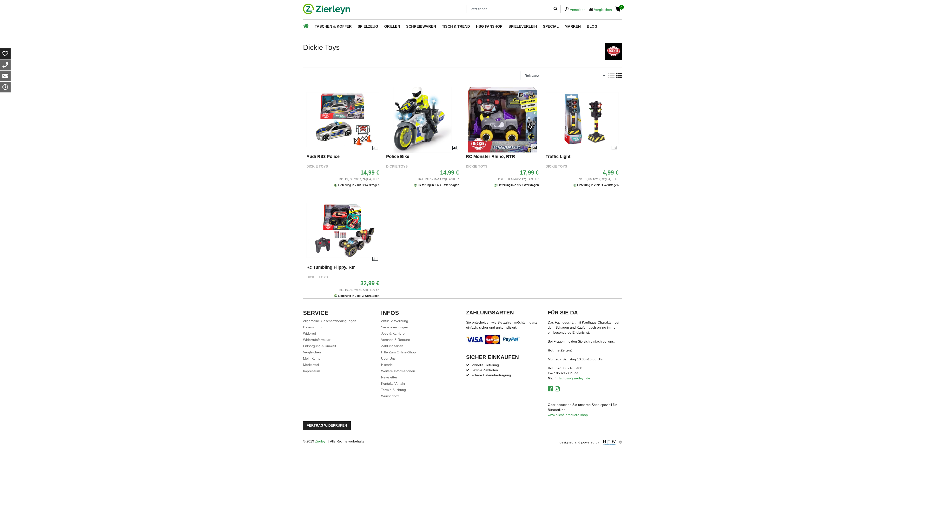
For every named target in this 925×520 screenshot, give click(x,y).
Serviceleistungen (394, 327)
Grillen (392, 26)
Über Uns (388, 358)
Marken (573, 26)
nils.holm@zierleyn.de (573, 378)
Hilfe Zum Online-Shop (398, 352)
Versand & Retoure (395, 340)
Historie (387, 365)
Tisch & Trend (456, 26)
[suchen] (556, 9)
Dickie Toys (317, 166)
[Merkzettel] (5, 54)
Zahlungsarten (392, 346)
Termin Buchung (393, 390)
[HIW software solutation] (610, 442)
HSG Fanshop (489, 26)
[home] (326, 9)
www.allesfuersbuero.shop (568, 415)
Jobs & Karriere (393, 333)
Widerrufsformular (316, 340)
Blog (592, 26)
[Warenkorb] (618, 9)
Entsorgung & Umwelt (319, 346)
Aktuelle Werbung (394, 321)
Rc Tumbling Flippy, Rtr (330, 267)
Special (551, 26)
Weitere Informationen (398, 371)
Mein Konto (311, 358)
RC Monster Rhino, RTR (490, 156)
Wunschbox (390, 396)
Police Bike (397, 156)
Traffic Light (558, 156)
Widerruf (309, 333)
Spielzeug (368, 26)
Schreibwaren (421, 26)
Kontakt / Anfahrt (393, 383)
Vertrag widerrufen (327, 425)
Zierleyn (321, 441)
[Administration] (620, 442)
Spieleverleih (523, 26)
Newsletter (389, 377)
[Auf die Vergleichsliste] (375, 148)
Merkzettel (311, 365)
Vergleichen (312, 352)
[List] (610, 75)
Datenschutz (312, 327)
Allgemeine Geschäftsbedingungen (329, 321)
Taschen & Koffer (333, 26)
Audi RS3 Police (323, 156)
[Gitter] (618, 75)
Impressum (311, 371)
